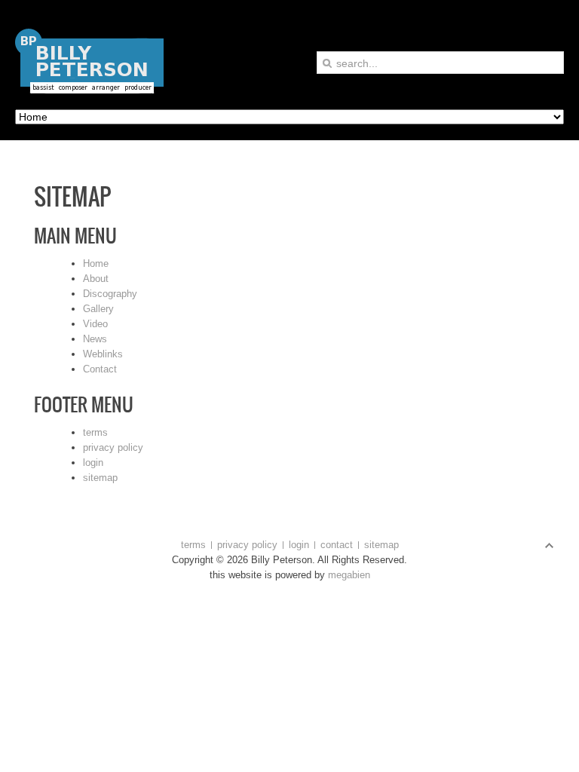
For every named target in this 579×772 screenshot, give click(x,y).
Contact (100, 369)
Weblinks (103, 354)
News (95, 339)
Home (96, 263)
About (96, 278)
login (93, 462)
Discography (110, 293)
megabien (347, 575)
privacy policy (113, 447)
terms (95, 432)
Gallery (98, 308)
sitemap (100, 477)
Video (95, 323)
